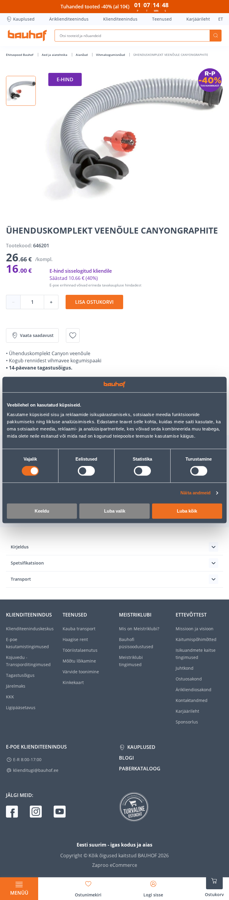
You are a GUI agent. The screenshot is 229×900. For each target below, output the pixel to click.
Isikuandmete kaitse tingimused (196, 653)
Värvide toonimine (81, 671)
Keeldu (42, 510)
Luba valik (114, 510)
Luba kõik (187, 510)
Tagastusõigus (20, 675)
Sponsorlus (187, 722)
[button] (21, 91)
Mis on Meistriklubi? (139, 628)
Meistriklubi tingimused (131, 660)
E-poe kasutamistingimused (27, 643)
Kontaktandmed (192, 700)
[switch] (86, 471)
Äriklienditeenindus (69, 19)
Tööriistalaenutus (80, 650)
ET (220, 19)
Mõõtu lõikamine (79, 661)
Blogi (126, 758)
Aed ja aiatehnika (55, 55)
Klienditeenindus (120, 19)
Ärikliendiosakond (193, 689)
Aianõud (82, 55)
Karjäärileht (198, 19)
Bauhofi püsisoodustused (136, 643)
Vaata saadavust (37, 335)
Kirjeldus (20, 547)
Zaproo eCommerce (114, 865)
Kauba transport (79, 628)
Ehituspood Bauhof (20, 55)
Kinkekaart (73, 682)
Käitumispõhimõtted (196, 639)
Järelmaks (15, 686)
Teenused (162, 19)
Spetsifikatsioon (27, 563)
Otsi (216, 36)
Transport (21, 579)
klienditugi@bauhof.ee (35, 770)
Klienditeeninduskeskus (30, 628)
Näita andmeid (195, 493)
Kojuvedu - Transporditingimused (28, 660)
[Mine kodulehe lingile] (27, 36)
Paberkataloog (139, 768)
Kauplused (24, 19)
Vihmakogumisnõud (111, 55)
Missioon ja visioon (194, 628)
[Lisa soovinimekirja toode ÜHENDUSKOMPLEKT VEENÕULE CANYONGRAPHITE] (73, 335)
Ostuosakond (189, 679)
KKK (10, 697)
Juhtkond (185, 668)
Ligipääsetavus (20, 707)
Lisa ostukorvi (94, 302)
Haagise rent (75, 639)
